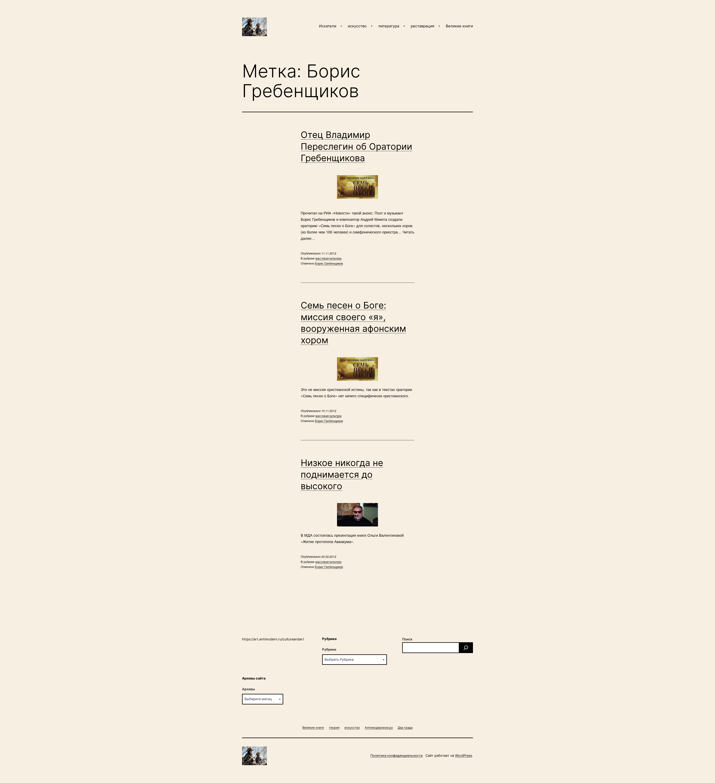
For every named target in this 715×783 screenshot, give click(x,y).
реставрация (422, 26)
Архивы (248, 689)
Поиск (407, 639)
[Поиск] (466, 647)
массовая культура (328, 258)
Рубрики (329, 649)
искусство (357, 26)
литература (388, 26)
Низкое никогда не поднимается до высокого (342, 474)
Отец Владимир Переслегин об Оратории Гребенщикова (356, 146)
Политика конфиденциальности (396, 755)
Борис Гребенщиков (329, 263)
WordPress (463, 755)
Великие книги (459, 26)
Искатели (327, 26)
